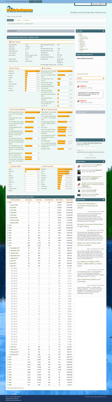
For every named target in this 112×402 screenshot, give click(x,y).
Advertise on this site (82, 74)
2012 (10, 367)
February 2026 (15, 220)
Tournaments (83, 37)
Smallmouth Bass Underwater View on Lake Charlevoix (92, 177)
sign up (87, 144)
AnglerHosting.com (18, 388)
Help (92, 396)
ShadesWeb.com (17, 400)
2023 (10, 230)
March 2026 (14, 217)
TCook (42, 173)
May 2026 (13, 212)
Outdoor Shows (84, 38)
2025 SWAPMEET (45, 141)
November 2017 (15, 250)
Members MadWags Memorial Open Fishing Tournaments (47, 86)
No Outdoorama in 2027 (88, 165)
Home (80, 34)
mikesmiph (44, 188)
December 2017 (15, 248)
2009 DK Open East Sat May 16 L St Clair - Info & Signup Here (16, 160)
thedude (11, 90)
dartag (10, 75)
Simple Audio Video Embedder (12, 398)
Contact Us (83, 46)
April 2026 (13, 215)
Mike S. (11, 82)
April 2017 (13, 347)
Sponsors (82, 44)
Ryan (42, 182)
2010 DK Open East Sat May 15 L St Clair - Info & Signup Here (16, 114)
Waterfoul (11, 73)
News (80, 35)
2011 (10, 369)
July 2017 (13, 261)
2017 (10, 245)
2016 (10, 357)
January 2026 (14, 222)
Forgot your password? (90, 157)
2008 (10, 377)
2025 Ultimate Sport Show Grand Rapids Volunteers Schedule (48, 137)
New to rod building (87, 190)
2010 (10, 372)
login (82, 144)
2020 (10, 238)
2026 (10, 202)
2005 (10, 385)
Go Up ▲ (104, 396)
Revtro (10, 88)
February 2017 (15, 352)
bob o (97, 194)
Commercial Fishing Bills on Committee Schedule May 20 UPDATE (87, 205)
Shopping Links (84, 49)
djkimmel (83, 86)
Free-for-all (44, 106)
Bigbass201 (98, 170)
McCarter (11, 86)
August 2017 (14, 258)
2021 (10, 235)
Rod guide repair (45, 149)
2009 (10, 375)
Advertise (82, 43)
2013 (10, 364)
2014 (10, 362)
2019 (10, 240)
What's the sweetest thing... (48, 129)
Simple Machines (17, 396)
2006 (10, 382)
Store (81, 50)
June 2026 (13, 210)
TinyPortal (87, 396)
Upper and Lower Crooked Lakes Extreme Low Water (89, 244)
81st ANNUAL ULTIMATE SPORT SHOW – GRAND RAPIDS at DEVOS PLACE (89, 264)
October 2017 (14, 253)
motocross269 (12, 84)
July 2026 (13, 207)
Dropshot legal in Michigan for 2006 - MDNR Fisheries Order (48, 123)
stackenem (44, 186)
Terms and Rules (97, 396)
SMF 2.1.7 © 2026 (9, 396)
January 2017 (14, 354)
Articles (81, 40)
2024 (10, 228)
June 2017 (13, 263)
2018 (10, 243)
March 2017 (14, 349)
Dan (10, 79)
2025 (10, 225)
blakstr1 (11, 190)
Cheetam (43, 178)
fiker (95, 190)
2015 (10, 359)
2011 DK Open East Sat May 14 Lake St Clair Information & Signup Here (16, 123)
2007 (10, 380)
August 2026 (14, 205)
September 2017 (15, 255)
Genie (42, 171)
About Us (81, 41)
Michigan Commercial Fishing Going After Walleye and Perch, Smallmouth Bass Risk (93, 183)
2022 (10, 233)
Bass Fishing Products (47, 82)
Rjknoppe (59, 55)
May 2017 (13, 266)
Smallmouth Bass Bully (88, 170)
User (77, 140)
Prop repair (44, 127)
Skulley (10, 77)
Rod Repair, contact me (88, 194)
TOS (81, 47)
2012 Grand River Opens (15, 157)
